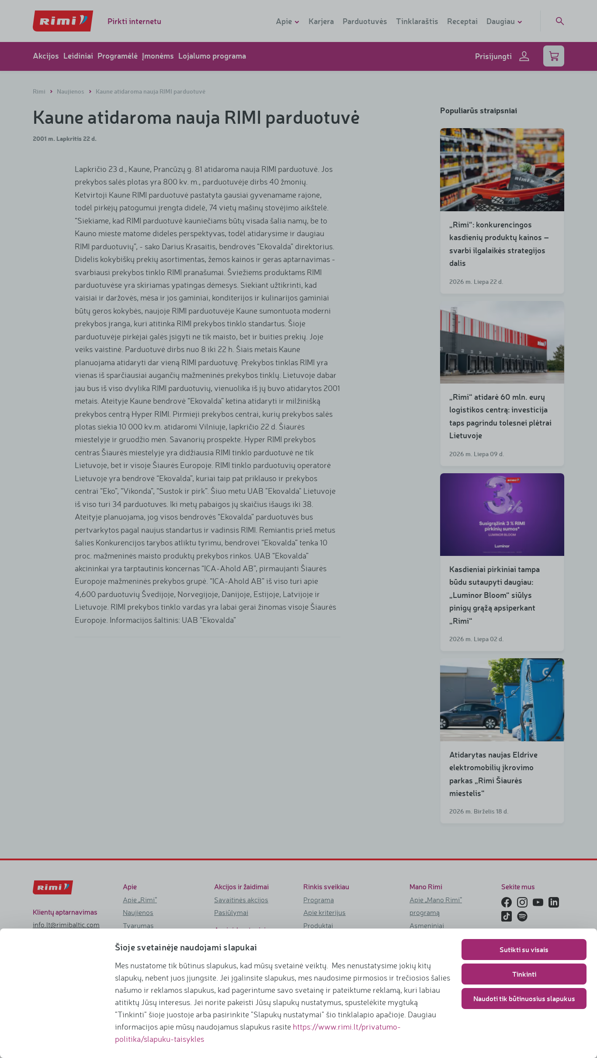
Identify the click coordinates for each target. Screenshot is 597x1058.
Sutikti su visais (524, 949)
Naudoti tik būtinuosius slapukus (524, 998)
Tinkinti (524, 973)
